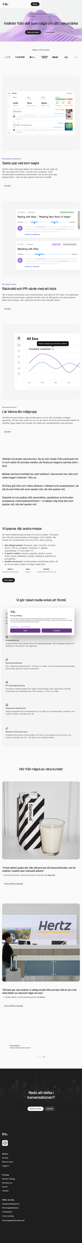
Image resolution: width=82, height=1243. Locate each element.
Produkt (5, 1163)
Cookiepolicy (7, 1216)
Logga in (5, 1170)
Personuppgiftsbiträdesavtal (13, 1225)
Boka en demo (7, 1166)
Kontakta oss (7, 1188)
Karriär (4, 1191)
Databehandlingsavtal (10, 1209)
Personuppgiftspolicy (10, 1212)
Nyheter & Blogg (8, 1184)
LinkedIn (5, 1195)
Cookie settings (8, 1221)
